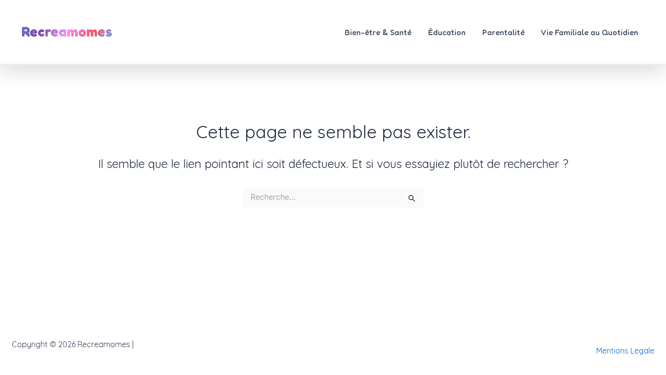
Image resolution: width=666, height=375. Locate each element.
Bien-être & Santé (378, 32)
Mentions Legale (625, 350)
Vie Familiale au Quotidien (589, 32)
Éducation (447, 32)
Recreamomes (66, 31)
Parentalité (503, 32)
